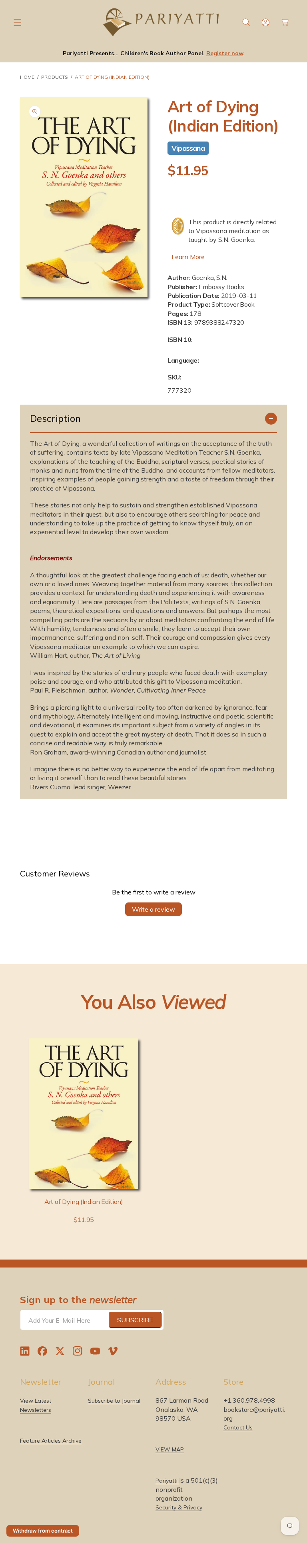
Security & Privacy (178, 1507)
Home (27, 77)
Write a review (153, 909)
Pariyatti (167, 1480)
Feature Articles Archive (51, 1440)
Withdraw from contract (43, 1530)
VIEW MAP (169, 1449)
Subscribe (135, 1320)
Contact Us (238, 1427)
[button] (17, 22)
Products (54, 77)
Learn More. (188, 257)
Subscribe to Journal (114, 1400)
